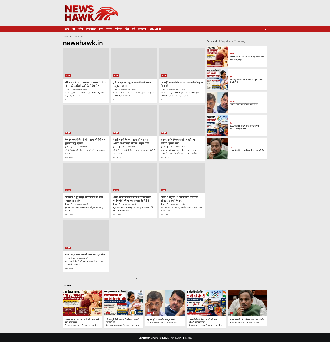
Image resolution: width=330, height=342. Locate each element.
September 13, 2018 (79, 147)
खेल (127, 29)
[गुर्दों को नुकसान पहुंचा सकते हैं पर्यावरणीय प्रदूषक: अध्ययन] (134, 63)
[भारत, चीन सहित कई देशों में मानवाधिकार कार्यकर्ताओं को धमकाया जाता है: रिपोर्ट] (134, 178)
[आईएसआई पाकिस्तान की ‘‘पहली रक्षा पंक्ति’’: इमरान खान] (182, 120)
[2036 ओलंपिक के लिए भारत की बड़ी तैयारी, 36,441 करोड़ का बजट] (217, 125)
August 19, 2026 (89, 325)
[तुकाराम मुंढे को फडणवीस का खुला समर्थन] (217, 102)
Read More (69, 100)
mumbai (232, 101)
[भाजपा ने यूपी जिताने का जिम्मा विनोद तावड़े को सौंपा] (217, 148)
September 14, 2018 (79, 89)
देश (74, 29)
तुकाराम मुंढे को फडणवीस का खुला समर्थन (244, 104)
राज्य (101, 29)
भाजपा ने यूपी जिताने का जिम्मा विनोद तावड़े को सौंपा (247, 150)
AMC (68, 89)
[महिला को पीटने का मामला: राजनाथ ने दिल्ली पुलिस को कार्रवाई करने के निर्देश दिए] (86, 63)
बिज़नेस (109, 29)
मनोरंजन (118, 29)
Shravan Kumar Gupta (74, 325)
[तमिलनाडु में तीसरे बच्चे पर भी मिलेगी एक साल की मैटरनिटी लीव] (217, 79)
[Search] (265, 29)
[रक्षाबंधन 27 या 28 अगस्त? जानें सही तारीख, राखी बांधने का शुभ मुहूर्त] (217, 56)
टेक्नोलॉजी (142, 29)
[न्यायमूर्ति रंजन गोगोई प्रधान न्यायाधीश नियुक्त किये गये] (182, 63)
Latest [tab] (213, 41)
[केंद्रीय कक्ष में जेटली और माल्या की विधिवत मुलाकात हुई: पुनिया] (86, 120)
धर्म (133, 29)
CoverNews (173, 337)
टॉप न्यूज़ (68, 75)
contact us (155, 29)
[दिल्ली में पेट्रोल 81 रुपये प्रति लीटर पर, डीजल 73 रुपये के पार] (182, 178)
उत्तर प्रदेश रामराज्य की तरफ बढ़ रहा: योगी (85, 254)
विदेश (81, 29)
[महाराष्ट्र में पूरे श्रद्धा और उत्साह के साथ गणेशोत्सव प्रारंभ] (86, 178)
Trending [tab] (239, 41)
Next (138, 278)
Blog (163, 190)
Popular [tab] (225, 41)
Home (66, 29)
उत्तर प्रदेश (91, 29)
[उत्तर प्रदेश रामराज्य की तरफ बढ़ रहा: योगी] (86, 235)
